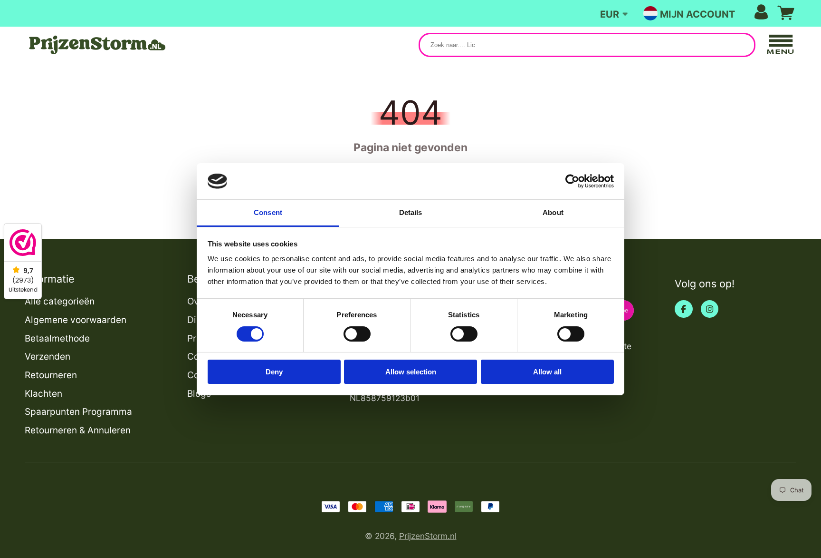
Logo (96, 45)
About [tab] (553, 212)
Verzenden (47, 356)
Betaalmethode (57, 338)
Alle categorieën (60, 301)
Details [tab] (410, 212)
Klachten (43, 393)
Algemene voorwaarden (75, 319)
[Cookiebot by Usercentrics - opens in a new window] (572, 181)
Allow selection (410, 372)
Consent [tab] (268, 212)
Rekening (714, 13)
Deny (274, 372)
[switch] (357, 334)
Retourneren (51, 375)
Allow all (547, 372)
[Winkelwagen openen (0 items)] (785, 12)
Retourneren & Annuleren (78, 430)
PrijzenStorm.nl (428, 536)
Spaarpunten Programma (78, 411)
